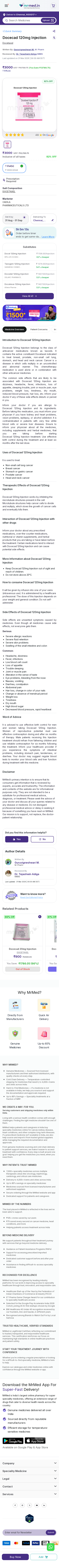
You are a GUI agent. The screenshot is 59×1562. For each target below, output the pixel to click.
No (44, 839)
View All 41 (27, 296)
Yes (19, 839)
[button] (6, 5)
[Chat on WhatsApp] (50, 1547)
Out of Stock (23, 969)
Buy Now (15, 1557)
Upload (46, 20)
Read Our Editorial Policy (31, 897)
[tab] (7, 144)
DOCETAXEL (9, 191)
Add (41, 1557)
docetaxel (8, 43)
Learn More (48, 236)
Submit (51, 1532)
